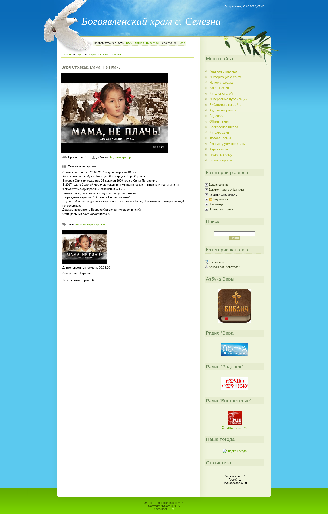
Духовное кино (218, 184)
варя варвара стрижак (90, 224)
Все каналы (216, 262)
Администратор (120, 157)
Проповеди (216, 204)
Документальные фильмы (226, 189)
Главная (139, 43)
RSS (129, 43)
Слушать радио (234, 427)
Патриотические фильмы (104, 54)
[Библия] (234, 321)
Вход (182, 43)
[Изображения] (84, 247)
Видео (80, 54)
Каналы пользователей (224, 267)
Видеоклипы (220, 199)
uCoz (171, 509)
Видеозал (152, 43)
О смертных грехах (222, 209)
